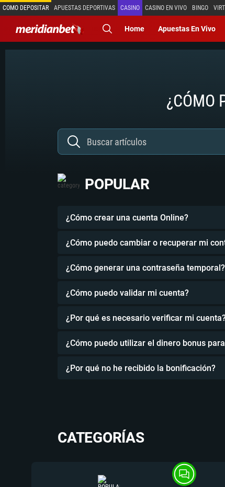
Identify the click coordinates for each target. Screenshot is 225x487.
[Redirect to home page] (49, 29)
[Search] (107, 29)
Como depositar (26, 7)
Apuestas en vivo (187, 29)
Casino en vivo (166, 7)
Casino (130, 7)
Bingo (200, 7)
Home (134, 29)
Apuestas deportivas (84, 7)
